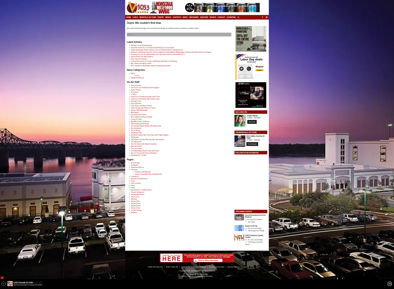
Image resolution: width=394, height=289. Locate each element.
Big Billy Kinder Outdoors (140, 121)
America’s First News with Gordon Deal (145, 99)
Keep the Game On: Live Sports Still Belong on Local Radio (152, 47)
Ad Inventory (135, 163)
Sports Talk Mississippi (139, 110)
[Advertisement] (222, 7)
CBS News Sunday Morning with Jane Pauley (147, 139)
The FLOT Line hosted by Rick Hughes (145, 87)
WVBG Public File (172, 267)
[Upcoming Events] (239, 218)
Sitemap (134, 199)
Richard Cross (136, 101)
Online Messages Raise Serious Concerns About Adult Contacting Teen (157, 50)
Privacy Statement (137, 192)
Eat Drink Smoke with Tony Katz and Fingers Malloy (149, 135)
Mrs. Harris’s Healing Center (141, 63)
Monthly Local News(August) (141, 45)
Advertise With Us (137, 167)
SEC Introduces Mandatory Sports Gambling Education (151, 66)
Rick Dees (134, 92)
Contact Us (135, 176)
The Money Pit (136, 142)
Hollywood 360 (136, 133)
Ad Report (134, 165)
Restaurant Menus (137, 78)
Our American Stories (138, 115)
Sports (213, 17)
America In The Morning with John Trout (145, 96)
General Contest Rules (139, 179)
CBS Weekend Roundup (140, 124)
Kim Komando (136, 128)
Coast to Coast (136, 119)
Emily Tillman (136, 90)
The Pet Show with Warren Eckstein (144, 144)
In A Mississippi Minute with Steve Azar (145, 151)
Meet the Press (136, 146)
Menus (168, 17)
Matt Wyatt (134, 112)
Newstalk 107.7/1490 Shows (141, 190)
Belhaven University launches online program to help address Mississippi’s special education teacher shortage (171, 52)
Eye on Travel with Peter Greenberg (144, 153)
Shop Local (135, 197)
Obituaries (194, 17)
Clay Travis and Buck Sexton (141, 106)
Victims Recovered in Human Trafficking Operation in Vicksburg (154, 61)
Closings (134, 169)
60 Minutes (135, 137)
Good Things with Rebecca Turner (143, 108)
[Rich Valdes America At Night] (239, 141)
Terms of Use (135, 208)
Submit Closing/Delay (143, 172)
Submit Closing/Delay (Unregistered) (148, 174)
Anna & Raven (136, 85)
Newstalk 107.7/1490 (147, 17)
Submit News (136, 206)
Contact (221, 17)
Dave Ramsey (136, 103)
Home (128, 17)
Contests (177, 17)
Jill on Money (135, 130)
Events (160, 17)
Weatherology (207, 276)
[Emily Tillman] (240, 121)
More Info (252, 122)
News (185, 17)
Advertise (231, 17)
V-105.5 (135, 17)
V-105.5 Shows (136, 210)
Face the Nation (136, 148)
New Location (136, 183)
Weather (204, 17)
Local (137, 75)
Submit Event (136, 203)
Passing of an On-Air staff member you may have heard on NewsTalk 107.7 (158, 54)
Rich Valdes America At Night (141, 117)
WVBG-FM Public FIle (155, 267)
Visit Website (252, 144)
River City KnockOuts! (139, 59)
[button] (238, 17)
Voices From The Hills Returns (142, 57)
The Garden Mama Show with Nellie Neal (146, 126)
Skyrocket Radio (202, 274)
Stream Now (135, 201)
